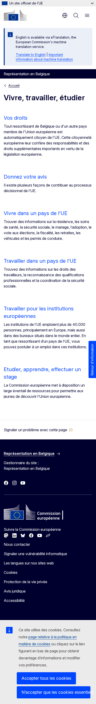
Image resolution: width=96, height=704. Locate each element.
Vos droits (15, 118)
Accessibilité (14, 600)
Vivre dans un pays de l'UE (35, 213)
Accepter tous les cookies (46, 678)
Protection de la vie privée (25, 581)
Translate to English (31, 55)
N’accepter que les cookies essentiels (55, 692)
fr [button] (65, 15)
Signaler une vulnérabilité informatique (35, 553)
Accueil (14, 85)
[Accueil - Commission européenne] (15, 15)
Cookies (10, 572)
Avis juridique (15, 591)
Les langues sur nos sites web (29, 563)
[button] (38, 430)
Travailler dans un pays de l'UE (40, 261)
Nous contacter (17, 544)
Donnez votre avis (25, 177)
